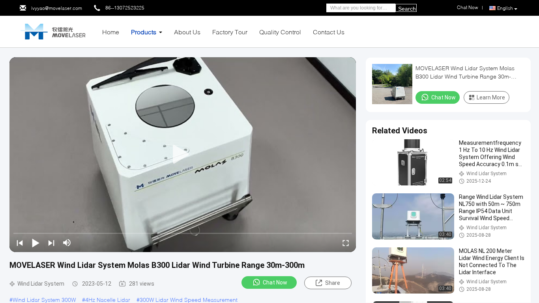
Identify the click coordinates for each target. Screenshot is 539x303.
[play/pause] (35, 243)
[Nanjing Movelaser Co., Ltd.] (52, 31)
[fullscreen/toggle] (346, 243)
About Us (187, 32)
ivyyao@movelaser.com (56, 8)
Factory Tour (229, 32)
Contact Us (328, 32)
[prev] (20, 243)
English (505, 8)
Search (407, 9)
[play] (183, 155)
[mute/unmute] (67, 243)
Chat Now (275, 282)
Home (110, 32)
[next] (51, 243)
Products (143, 32)
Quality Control (280, 32)
